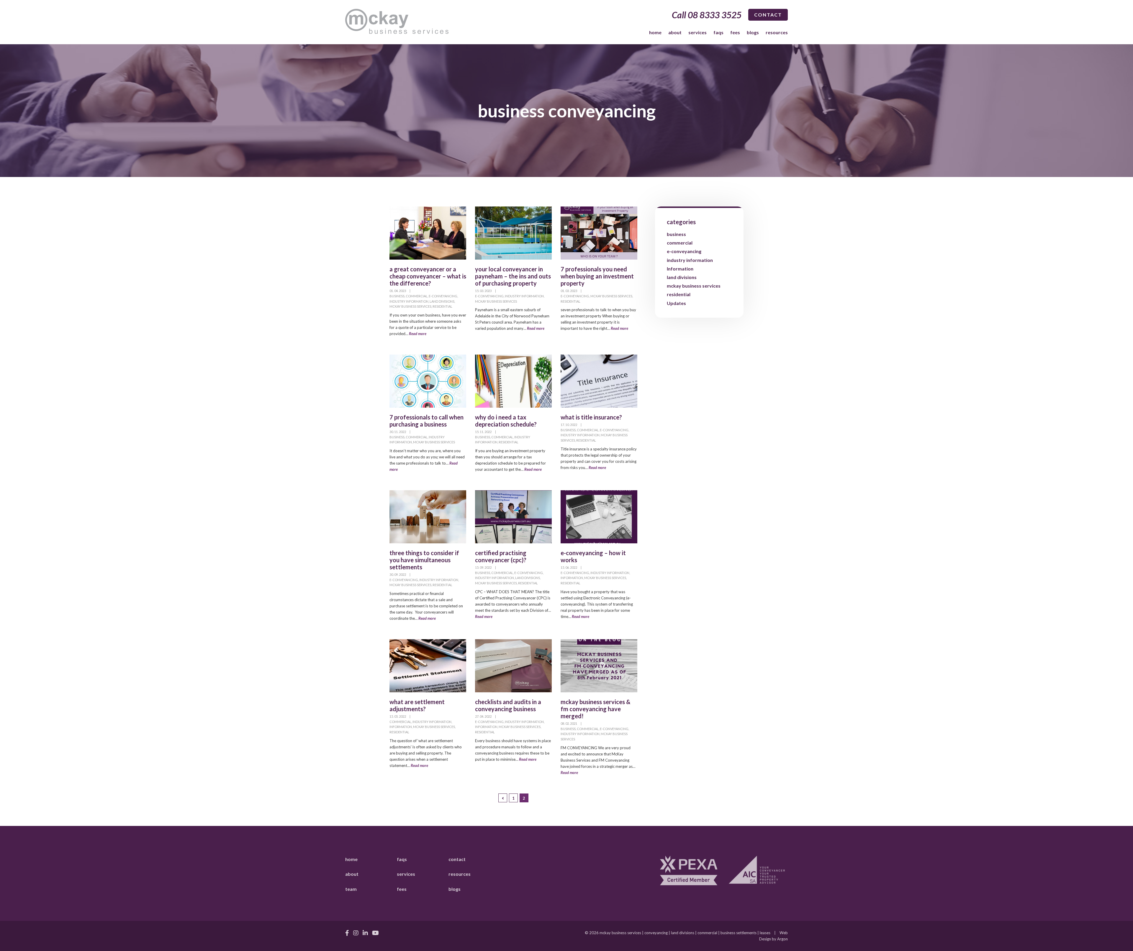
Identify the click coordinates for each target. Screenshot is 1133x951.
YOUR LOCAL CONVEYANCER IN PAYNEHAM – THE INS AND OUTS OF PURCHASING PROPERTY (513, 276)
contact (768, 14)
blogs (753, 32)
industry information (408, 301)
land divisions (442, 301)
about (675, 32)
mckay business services (410, 306)
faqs (718, 32)
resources (777, 32)
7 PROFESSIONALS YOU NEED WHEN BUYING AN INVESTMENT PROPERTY (597, 276)
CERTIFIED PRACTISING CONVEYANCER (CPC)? (500, 556)
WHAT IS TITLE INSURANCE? (591, 417)
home (655, 32)
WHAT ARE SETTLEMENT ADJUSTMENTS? (417, 705)
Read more (417, 333)
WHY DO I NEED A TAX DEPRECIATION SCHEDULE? (506, 421)
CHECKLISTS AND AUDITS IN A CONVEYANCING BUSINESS (508, 705)
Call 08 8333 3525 (706, 14)
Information (572, 578)
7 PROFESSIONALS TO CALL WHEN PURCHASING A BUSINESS (426, 421)
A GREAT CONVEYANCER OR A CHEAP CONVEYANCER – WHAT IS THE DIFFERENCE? (427, 276)
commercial (417, 296)
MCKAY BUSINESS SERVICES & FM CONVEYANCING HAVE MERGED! (596, 708)
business (397, 296)
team (351, 889)
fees (735, 32)
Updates (676, 303)
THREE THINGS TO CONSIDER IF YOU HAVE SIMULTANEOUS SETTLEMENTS (424, 559)
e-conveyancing (443, 296)
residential (442, 306)
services (697, 32)
